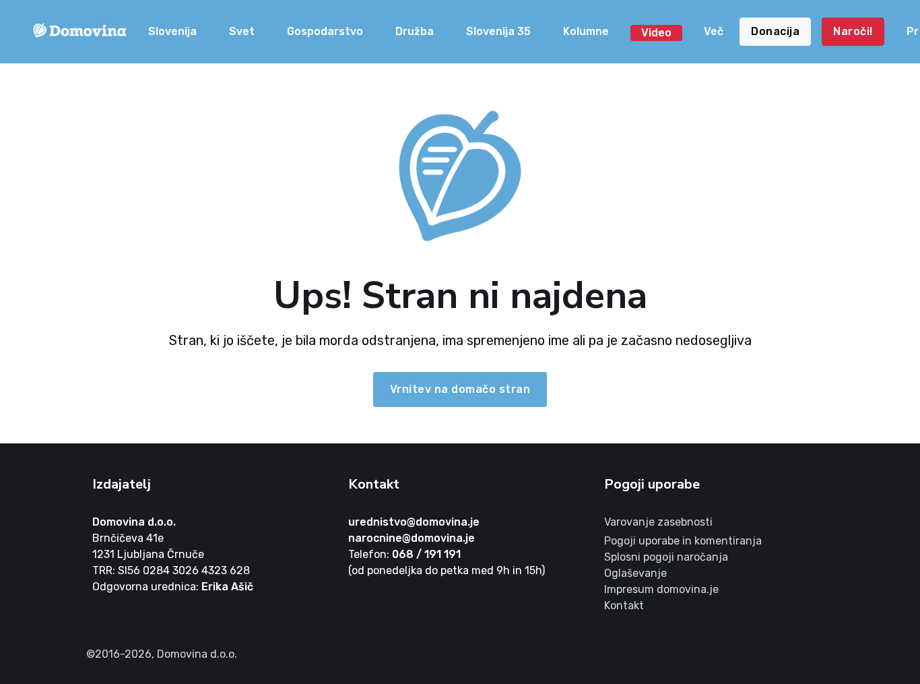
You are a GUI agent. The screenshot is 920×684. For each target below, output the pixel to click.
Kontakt (624, 605)
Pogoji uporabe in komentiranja (683, 540)
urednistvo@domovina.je (414, 522)
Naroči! (853, 31)
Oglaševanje (635, 573)
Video (656, 32)
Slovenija (172, 31)
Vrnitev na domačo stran (460, 389)
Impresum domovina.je (661, 589)
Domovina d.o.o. (134, 522)
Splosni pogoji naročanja (666, 557)
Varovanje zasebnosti (658, 522)
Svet (242, 31)
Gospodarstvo (325, 31)
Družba (414, 31)
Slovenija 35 (498, 31)
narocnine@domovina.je (411, 538)
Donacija (775, 31)
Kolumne (586, 31)
